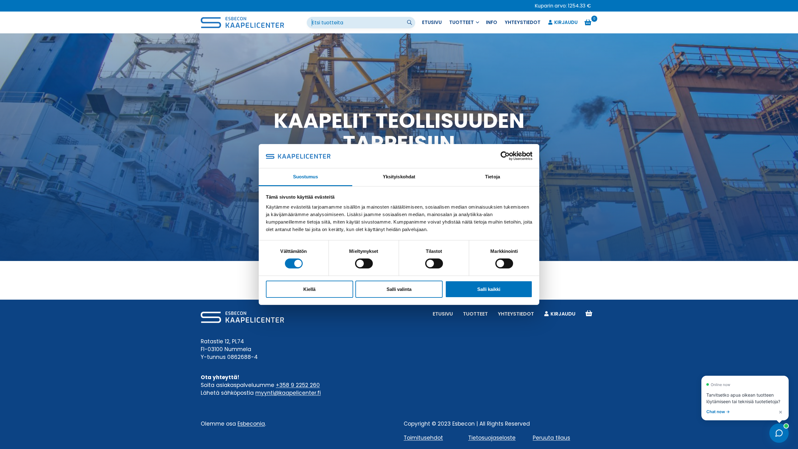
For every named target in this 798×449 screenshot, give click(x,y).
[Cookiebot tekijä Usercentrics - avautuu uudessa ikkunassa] (505, 156)
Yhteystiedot (523, 22)
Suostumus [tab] (305, 176)
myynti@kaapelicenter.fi (288, 393)
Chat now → (718, 411)
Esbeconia (251, 423)
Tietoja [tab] (492, 176)
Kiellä (309, 289)
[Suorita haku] (410, 23)
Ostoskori (588, 314)
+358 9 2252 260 (298, 385)
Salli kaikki (488, 289)
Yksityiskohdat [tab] (399, 176)
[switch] (364, 263)
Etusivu (432, 22)
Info (491, 22)
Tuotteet (475, 313)
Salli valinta (399, 289)
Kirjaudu (566, 22)
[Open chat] (779, 433)
